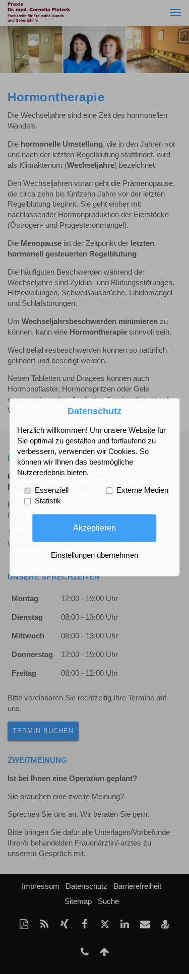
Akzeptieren (94, 527)
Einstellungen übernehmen (94, 555)
